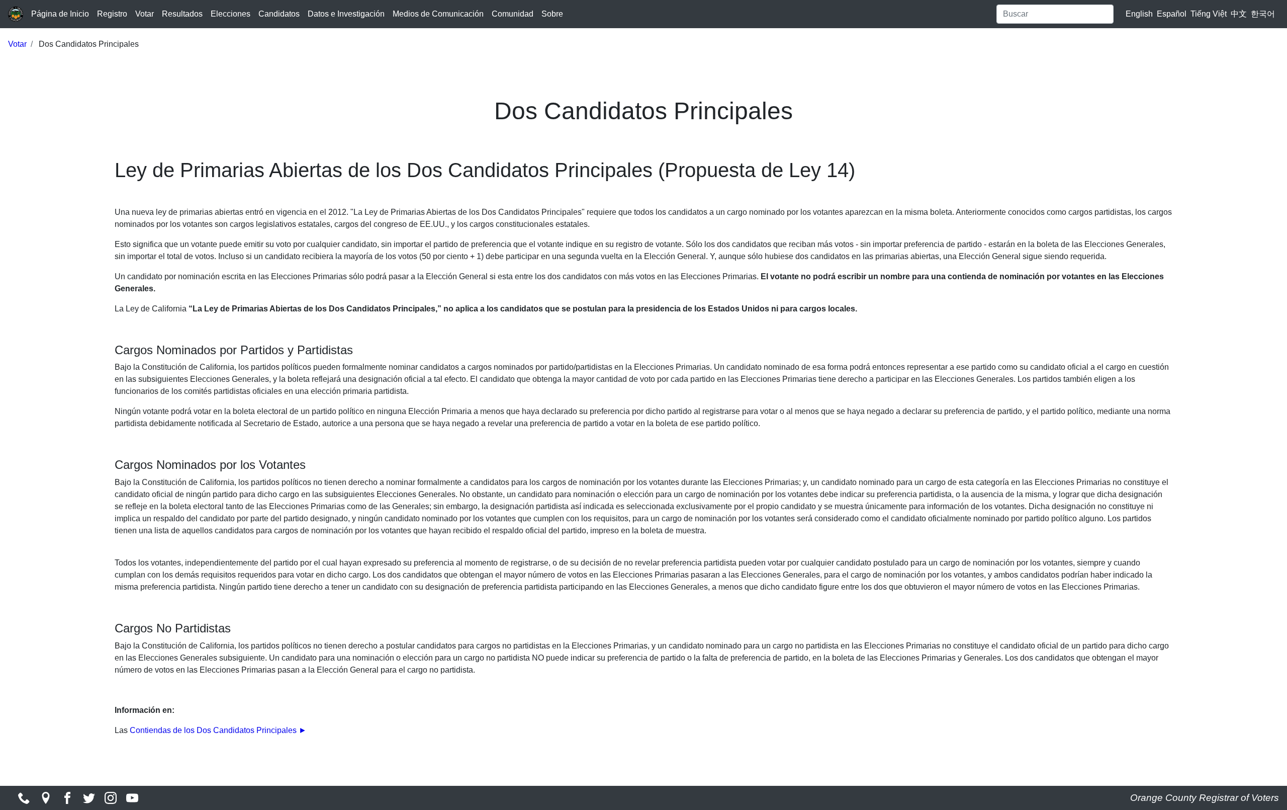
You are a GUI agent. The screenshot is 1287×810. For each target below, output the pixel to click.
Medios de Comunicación (438, 14)
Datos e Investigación (346, 14)
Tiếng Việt (1208, 14)
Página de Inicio (60, 14)
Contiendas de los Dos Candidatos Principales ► (218, 730)
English (1139, 14)
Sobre (552, 14)
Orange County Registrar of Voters (1204, 797)
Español (1171, 14)
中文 (1239, 14)
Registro (112, 14)
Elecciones (230, 14)
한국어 (1263, 14)
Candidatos (279, 14)
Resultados (182, 14)
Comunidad (512, 14)
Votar (144, 14)
